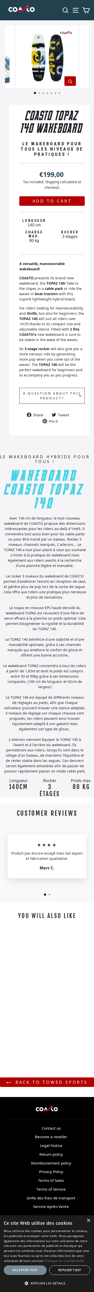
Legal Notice (51, 1145)
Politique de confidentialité (64, 1261)
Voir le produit (23, 1030)
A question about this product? (52, 395)
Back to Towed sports (50, 1082)
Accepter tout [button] (25, 1270)
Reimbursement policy (51, 1163)
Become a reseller (51, 1136)
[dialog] (47, 1253)
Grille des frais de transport (51, 1197)
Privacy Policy (51, 1171)
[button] (47, 1283)
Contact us (51, 1128)
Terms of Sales (51, 1180)
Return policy (51, 1154)
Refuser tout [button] (69, 1270)
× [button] (88, 1220)
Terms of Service (51, 1189)
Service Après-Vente (51, 1206)
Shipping (52, 181)
